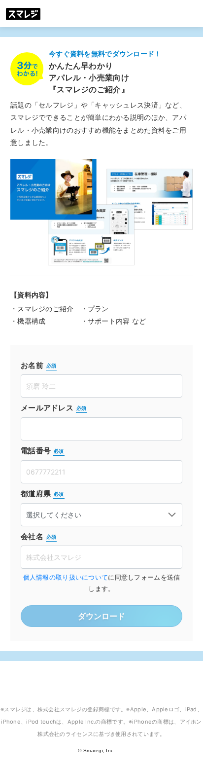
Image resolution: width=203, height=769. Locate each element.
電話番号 (42, 450)
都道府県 (42, 493)
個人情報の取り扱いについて (65, 577)
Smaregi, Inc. (99, 750)
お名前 (38, 365)
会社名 (38, 536)
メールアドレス (54, 407)
